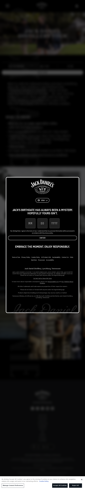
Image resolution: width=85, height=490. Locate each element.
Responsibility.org (53, 282)
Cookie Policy (35, 257)
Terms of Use (16, 257)
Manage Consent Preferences (13, 485)
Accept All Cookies (60, 485)
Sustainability (56, 257)
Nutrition (34, 260)
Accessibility (50, 260)
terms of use (33, 231)
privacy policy (48, 233)
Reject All (75, 485)
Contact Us (65, 257)
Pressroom (41, 260)
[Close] (81, 479)
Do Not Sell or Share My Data (42, 278)
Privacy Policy (25, 257)
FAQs (71, 257)
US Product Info (46, 257)
